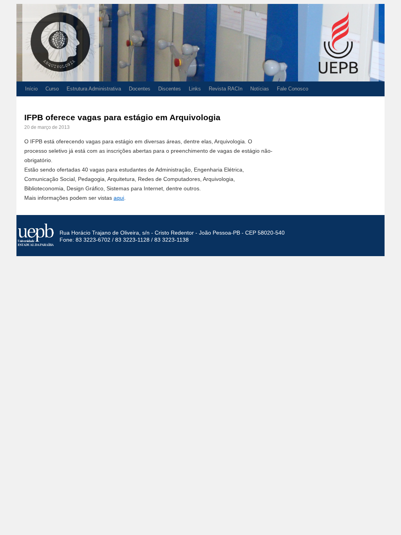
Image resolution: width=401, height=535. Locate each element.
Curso (52, 89)
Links (195, 89)
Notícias (259, 89)
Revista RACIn (225, 89)
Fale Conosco (292, 89)
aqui (119, 198)
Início (31, 89)
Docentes (139, 89)
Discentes (169, 89)
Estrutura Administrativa (94, 89)
